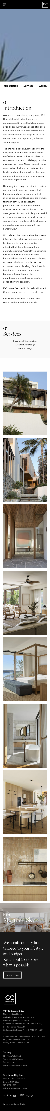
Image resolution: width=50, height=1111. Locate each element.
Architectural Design (25, 344)
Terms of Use (23, 1042)
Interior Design (25, 348)
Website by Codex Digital (14, 1104)
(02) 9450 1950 (9, 1062)
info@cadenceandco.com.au (15, 1065)
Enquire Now (12, 975)
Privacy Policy (9, 1042)
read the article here (33, 292)
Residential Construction (25, 341)
